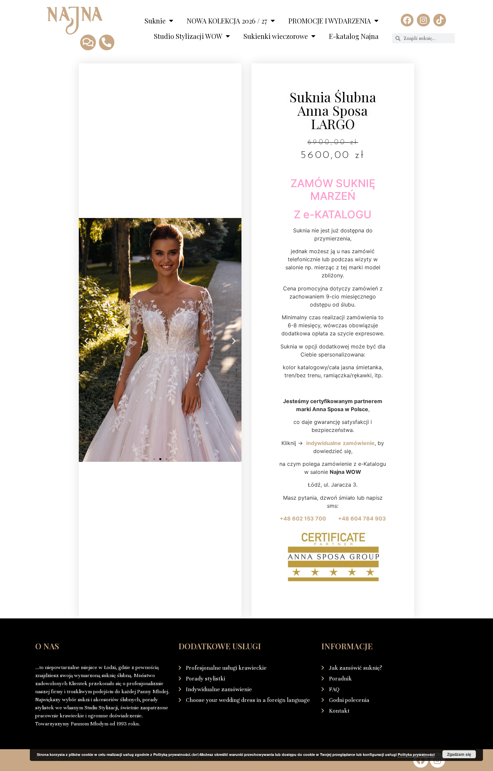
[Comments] (88, 42)
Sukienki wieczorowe (275, 36)
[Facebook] (407, 20)
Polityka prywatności (416, 754)
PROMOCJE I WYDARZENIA (329, 20)
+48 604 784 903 (362, 518)
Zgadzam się (459, 754)
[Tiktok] (439, 20)
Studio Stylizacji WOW (188, 36)
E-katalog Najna (354, 36)
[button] (86, 341)
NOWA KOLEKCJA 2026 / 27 (227, 20)
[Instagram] (423, 20)
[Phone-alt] (106, 42)
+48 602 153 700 (308, 518)
